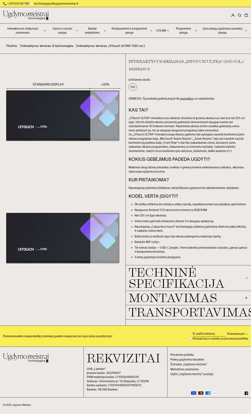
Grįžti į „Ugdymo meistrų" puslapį (191, 374)
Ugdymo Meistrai (21, 404)
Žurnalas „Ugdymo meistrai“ (188, 364)
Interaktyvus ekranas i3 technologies (47, 46)
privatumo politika (236, 338)
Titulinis (11, 46)
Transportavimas (188, 312)
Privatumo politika (182, 354)
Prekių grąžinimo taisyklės (187, 359)
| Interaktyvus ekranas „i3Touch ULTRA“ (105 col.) (110, 46)
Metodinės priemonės (184, 369)
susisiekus (187, 98)
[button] (246, 15)
